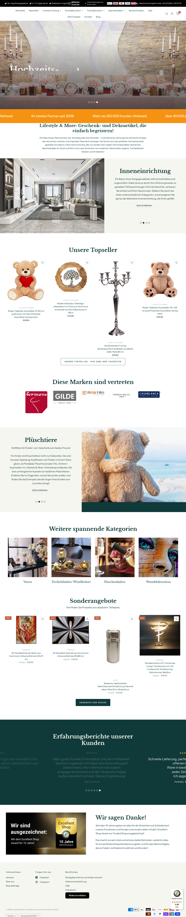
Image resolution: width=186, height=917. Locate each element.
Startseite (20, 10)
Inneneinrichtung (51, 10)
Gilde (115, 670)
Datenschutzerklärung (75, 871)
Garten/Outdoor (136, 10)
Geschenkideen (115, 10)
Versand (10, 867)
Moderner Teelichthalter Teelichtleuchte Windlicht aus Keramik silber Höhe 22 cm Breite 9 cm (115, 676)
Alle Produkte (73, 17)
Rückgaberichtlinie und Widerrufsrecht (83, 867)
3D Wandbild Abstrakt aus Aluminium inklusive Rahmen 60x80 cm (71, 644)
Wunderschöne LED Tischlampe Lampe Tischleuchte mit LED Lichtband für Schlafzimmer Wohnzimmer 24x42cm (160, 658)
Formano (26, 640)
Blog (98, 17)
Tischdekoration (94, 10)
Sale (150, 10)
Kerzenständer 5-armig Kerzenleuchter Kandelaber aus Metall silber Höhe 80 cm (115, 348)
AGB (67, 875)
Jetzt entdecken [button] (144, 197)
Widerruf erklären (77, 885)
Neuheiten (34, 10)
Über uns (10, 871)
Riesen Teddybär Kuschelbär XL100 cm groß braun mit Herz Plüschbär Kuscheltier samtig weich (26, 314)
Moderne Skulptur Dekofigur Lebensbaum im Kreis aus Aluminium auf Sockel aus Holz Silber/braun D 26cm (70, 308)
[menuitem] (20, 10)
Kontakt (88, 17)
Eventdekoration (73, 10)
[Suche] (166, 14)
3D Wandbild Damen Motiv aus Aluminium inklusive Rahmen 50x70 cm (26, 646)
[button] (24, 96)
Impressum (70, 880)
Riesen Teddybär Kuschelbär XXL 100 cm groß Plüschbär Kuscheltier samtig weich (160, 310)
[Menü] (181, 890)
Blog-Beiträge (12, 875)
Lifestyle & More (26, 308)
